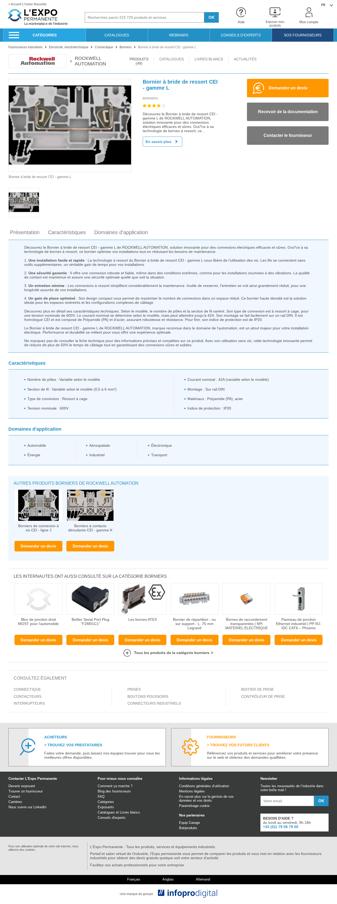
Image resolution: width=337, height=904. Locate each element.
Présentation (24, 232)
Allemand (203, 879)
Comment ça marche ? (115, 786)
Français (133, 879)
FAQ (101, 797)
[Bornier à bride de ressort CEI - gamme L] (69, 125)
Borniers (150, 98)
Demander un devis (38, 546)
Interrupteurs (29, 703)
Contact (14, 797)
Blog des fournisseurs (114, 791)
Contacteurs (27, 696)
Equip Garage (189, 823)
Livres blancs (130, 812)
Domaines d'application (121, 232)
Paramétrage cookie (194, 806)
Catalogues (106, 812)
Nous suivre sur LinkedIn (27, 807)
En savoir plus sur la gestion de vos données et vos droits (206, 798)
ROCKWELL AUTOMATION (90, 61)
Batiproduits (188, 828)
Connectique (27, 689)
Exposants (106, 807)
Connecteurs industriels (154, 703)
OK (212, 17)
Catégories (106, 802)
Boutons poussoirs (147, 696)
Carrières (15, 802)
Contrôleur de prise (263, 696)
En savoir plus (158, 142)
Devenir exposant (21, 786)
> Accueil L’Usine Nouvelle (27, 4)
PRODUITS (139, 61)
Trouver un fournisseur (25, 791)
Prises (134, 689)
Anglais (168, 879)
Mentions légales (192, 791)
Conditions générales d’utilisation (204, 786)
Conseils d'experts (112, 818)
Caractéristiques (67, 232)
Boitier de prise (257, 689)
